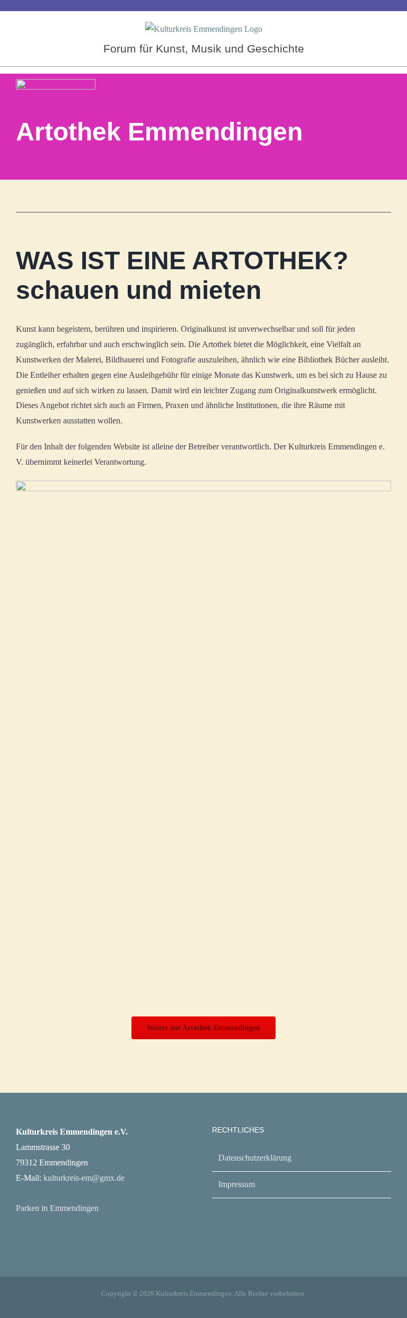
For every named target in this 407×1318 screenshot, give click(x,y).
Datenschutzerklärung (254, 1157)
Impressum (236, 1184)
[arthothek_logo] (55, 82)
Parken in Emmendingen (57, 1208)
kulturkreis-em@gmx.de (84, 1177)
